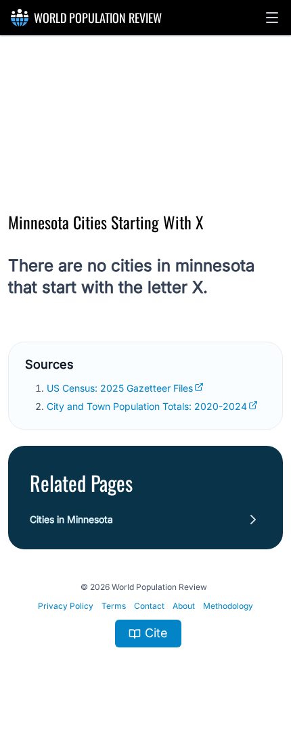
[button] (272, 17)
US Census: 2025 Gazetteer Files (120, 388)
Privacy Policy (65, 606)
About (184, 606)
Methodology (228, 606)
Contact (149, 606)
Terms (114, 606)
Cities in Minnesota (71, 519)
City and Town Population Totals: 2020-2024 (147, 406)
